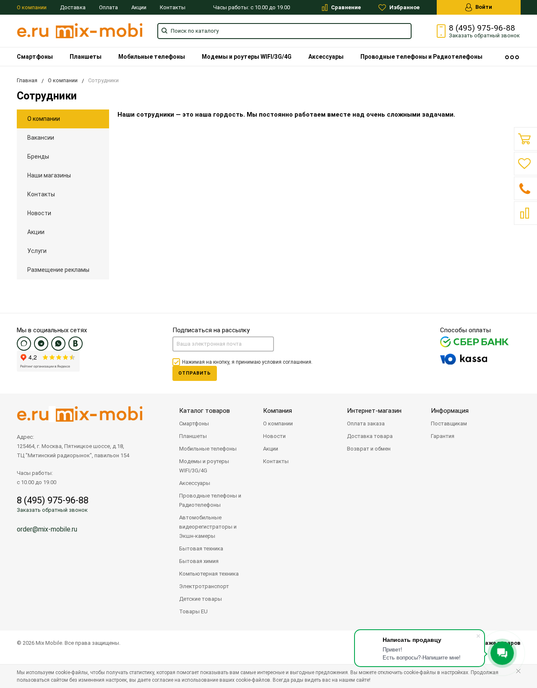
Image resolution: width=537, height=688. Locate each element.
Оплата (108, 7)
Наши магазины (49, 175)
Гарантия (442, 436)
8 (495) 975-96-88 (482, 28)
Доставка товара (370, 436)
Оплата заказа (366, 423)
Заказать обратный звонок (52, 510)
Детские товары (200, 599)
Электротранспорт (204, 586)
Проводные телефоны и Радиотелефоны (421, 56)
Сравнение (345, 7)
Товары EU (193, 611)
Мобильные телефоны (151, 56)
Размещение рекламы (58, 269)
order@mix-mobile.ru (47, 529)
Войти (483, 7)
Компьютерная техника (209, 574)
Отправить (194, 373)
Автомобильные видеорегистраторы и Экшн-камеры (208, 526)
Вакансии (40, 137)
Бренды (38, 156)
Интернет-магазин (374, 410)
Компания (277, 410)
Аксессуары (326, 56)
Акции (138, 7)
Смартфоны (35, 56)
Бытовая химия (199, 561)
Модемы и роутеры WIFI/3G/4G (247, 56)
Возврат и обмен (369, 449)
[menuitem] (34, 56)
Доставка (73, 7)
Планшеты (86, 56)
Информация (450, 410)
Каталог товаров (204, 410)
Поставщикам (449, 423)
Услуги (37, 251)
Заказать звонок (484, 35)
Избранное (404, 7)
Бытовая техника (201, 548)
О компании (32, 7)
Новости (39, 213)
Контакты (172, 7)
